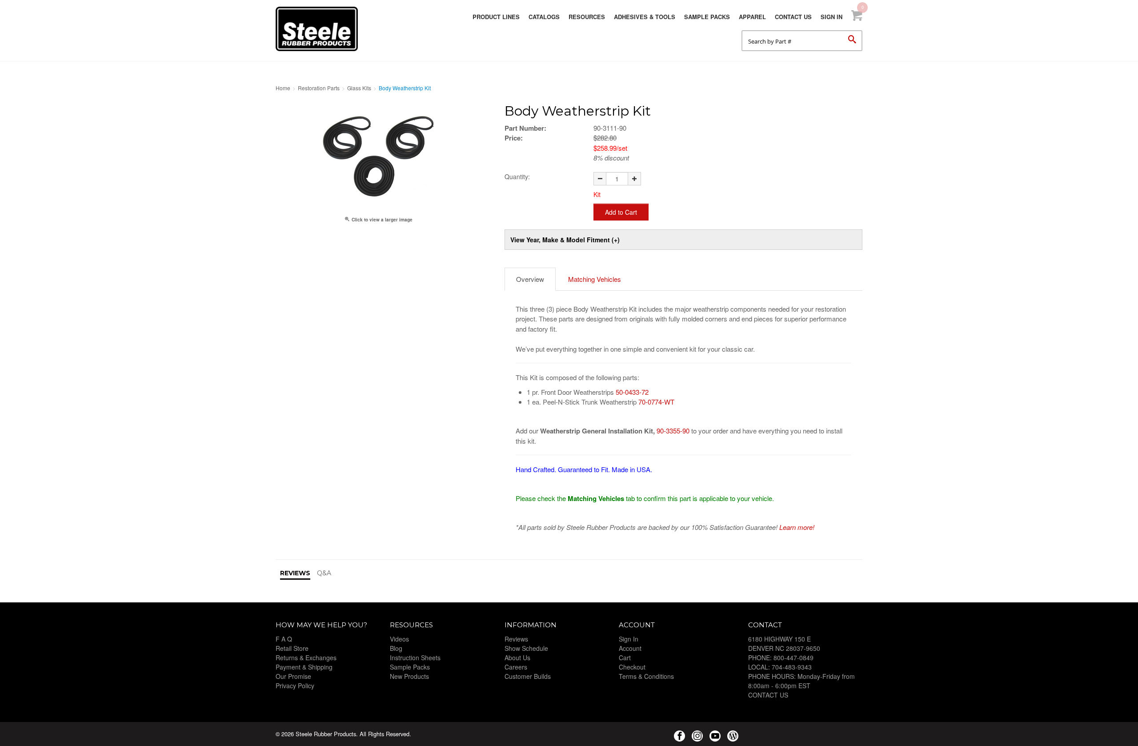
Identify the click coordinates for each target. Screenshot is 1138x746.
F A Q (284, 638)
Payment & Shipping (304, 666)
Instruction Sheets (415, 657)
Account (630, 648)
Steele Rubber (320, 29)
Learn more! (796, 527)
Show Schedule (526, 648)
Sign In (831, 16)
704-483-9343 (792, 666)
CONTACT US (768, 694)
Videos (399, 638)
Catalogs (544, 16)
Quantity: (517, 176)
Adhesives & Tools (644, 16)
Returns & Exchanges (306, 657)
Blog (396, 648)
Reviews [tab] (295, 573)
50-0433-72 (632, 392)
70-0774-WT (656, 401)
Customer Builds (528, 676)
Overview (530, 279)
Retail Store (292, 648)
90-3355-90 (673, 430)
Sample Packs (707, 16)
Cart (625, 657)
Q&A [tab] (324, 573)
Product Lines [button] (496, 16)
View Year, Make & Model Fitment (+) (565, 239)
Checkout (632, 666)
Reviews (516, 638)
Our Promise (293, 676)
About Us (517, 657)
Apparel (752, 16)
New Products (409, 676)
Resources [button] (587, 16)
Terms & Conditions (646, 676)
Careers (516, 666)
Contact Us (793, 16)
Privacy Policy (295, 685)
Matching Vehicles (594, 279)
